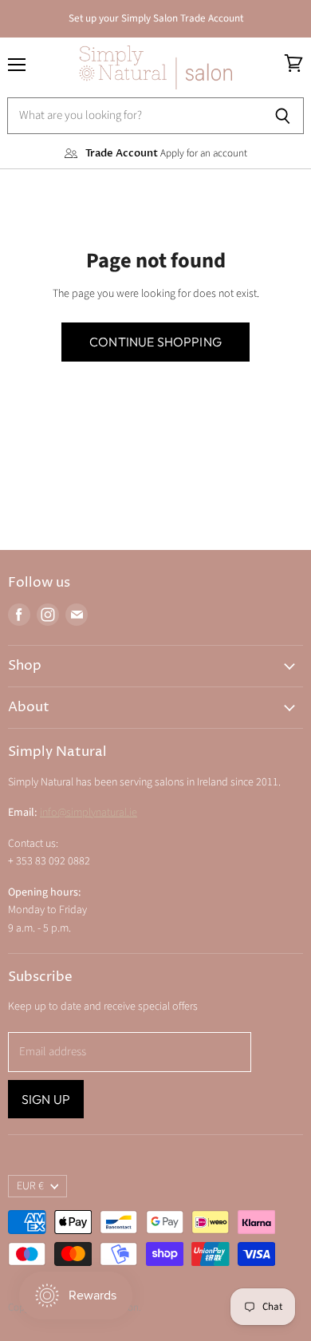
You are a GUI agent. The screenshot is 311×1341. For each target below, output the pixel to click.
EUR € (30, 1186)
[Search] (283, 115)
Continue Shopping (155, 342)
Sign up (46, 1099)
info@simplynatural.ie (88, 813)
